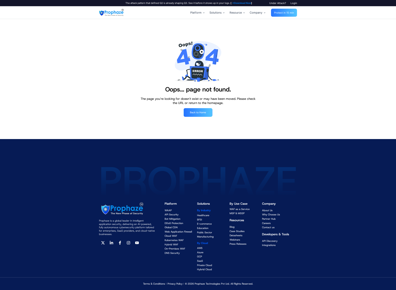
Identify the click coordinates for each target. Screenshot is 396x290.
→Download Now (241, 3)
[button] (278, 3)
